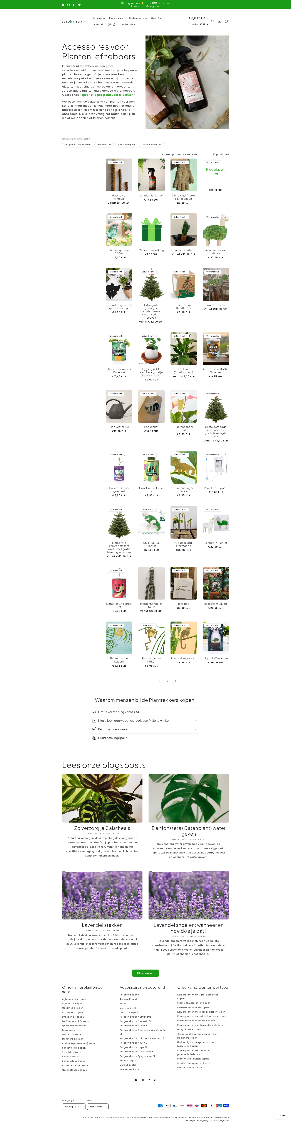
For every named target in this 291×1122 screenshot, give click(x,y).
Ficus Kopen (69, 1030)
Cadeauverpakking (151, 250)
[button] (117, 18)
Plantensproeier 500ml (119, 252)
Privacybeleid (179, 1117)
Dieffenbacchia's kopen (76, 1021)
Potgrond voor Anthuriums (135, 1016)
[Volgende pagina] (175, 681)
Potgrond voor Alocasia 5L (135, 1021)
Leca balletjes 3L (129, 1012)
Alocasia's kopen (72, 1003)
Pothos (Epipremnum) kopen (79, 1043)
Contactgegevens (220, 1120)
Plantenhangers (126, 144)
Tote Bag (183, 603)
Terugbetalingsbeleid (159, 1117)
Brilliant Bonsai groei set (119, 489)
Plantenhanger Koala (183, 428)
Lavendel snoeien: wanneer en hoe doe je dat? (189, 928)
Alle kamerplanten (151, 144)
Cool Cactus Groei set (151, 489)
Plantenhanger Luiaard (119, 660)
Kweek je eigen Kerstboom (183, 306)
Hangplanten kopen (189, 1029)
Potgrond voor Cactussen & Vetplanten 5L (143, 1032)
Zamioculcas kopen (73, 1061)
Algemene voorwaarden (200, 1117)
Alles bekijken (145, 973)
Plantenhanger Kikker (151, 660)
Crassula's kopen (72, 1012)
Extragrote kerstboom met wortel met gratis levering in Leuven (119, 547)
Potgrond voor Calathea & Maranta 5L (143, 1038)
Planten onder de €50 (190, 1067)
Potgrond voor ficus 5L (133, 1042)
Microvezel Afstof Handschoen (183, 197)
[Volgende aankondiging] (177, 5)
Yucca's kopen (70, 1056)
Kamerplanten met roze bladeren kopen (201, 1011)
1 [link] (159, 681)
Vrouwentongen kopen (75, 1065)
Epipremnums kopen (74, 1025)
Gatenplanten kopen (74, 1069)
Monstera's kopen (73, 1038)
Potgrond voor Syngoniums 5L (137, 1056)
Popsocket (151, 427)
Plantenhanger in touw (151, 605)
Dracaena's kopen (73, 1016)
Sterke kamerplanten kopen (194, 1002)
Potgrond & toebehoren (78, 144)
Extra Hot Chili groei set (119, 605)
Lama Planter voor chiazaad (216, 252)
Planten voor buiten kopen (193, 1058)
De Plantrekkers (98, 1117)
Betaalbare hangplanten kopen (196, 1020)
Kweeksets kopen (130, 1069)
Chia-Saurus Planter (151, 544)
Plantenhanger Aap (183, 658)
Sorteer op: (168, 154)
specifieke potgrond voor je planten (108, 95)
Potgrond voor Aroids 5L (134, 1025)
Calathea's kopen (72, 1007)
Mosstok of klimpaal (119, 197)
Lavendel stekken (102, 925)
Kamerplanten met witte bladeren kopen (201, 1016)
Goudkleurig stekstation (183, 544)
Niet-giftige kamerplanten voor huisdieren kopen (196, 1044)
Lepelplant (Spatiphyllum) (183, 370)
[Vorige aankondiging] (113, 5)
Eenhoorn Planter (215, 542)
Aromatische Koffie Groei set (216, 370)
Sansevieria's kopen (74, 1047)
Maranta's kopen (72, 1034)
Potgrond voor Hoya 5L (133, 1047)
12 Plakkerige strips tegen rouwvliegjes (119, 306)
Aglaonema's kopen (74, 999)
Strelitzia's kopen (72, 1052)
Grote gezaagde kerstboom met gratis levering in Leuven (216, 431)
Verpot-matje (183, 250)
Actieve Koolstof (130, 999)
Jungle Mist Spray (151, 195)
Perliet (123, 1003)
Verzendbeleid (222, 1117)
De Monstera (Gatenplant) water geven (189, 831)
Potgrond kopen (129, 994)
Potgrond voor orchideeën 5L (137, 1051)
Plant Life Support (216, 488)
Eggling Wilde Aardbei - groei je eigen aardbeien (151, 372)
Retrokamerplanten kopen (193, 1007)
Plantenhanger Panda (183, 489)
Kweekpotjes (216, 171)
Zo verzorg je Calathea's (102, 828)
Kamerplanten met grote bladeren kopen (198, 996)
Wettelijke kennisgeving (197, 1120)
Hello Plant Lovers (216, 603)
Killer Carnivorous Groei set (119, 370)
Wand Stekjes (216, 304)
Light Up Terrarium (216, 658)
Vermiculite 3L (128, 1007)
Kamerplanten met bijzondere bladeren (200, 1025)
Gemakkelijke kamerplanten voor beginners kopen (197, 1035)
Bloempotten (104, 144)
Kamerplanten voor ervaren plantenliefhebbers (194, 1052)
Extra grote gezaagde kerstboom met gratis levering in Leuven (151, 311)
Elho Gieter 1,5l (119, 427)
